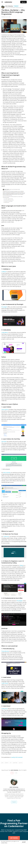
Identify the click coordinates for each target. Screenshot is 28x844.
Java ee (20, 762)
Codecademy (4, 332)
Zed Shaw (3, 441)
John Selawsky (9, 6)
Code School (4, 708)
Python (6, 762)
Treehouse (6, 536)
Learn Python (4, 409)
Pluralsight (4, 307)
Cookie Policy (4, 842)
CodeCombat (4, 683)
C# (10, 762)
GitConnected (6, 472)
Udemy (21, 565)
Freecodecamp (5, 651)
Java (2, 762)
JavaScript (15, 762)
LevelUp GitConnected (16, 757)
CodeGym (3, 271)
